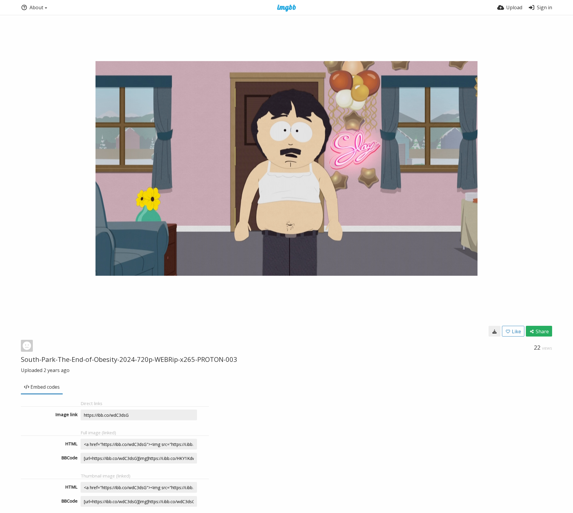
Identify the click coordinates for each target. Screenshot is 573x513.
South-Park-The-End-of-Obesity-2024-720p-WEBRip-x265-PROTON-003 (129, 359)
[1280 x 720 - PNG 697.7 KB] (494, 331)
